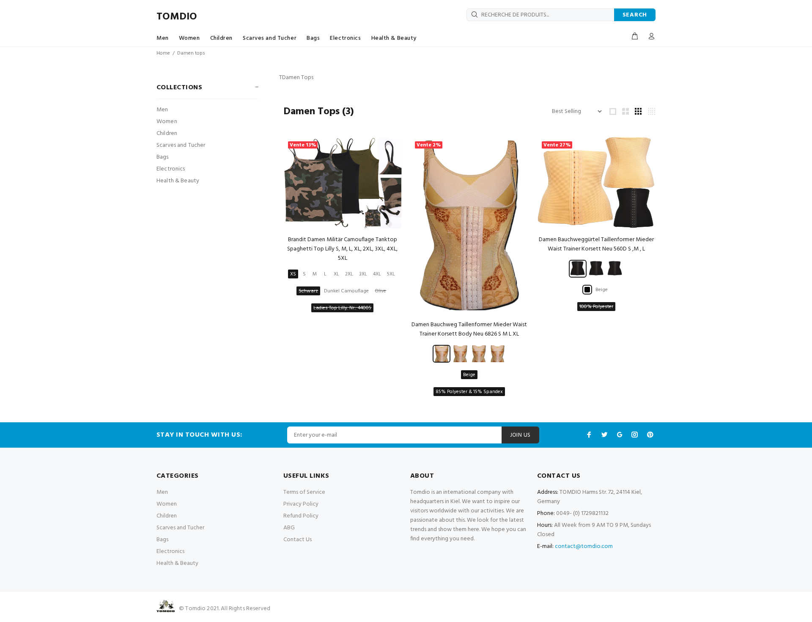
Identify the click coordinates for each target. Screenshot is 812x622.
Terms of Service (304, 492)
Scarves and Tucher (269, 38)
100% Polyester (596, 307)
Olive (380, 291)
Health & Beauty (394, 38)
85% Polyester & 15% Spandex (469, 392)
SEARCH (635, 15)
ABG (289, 528)
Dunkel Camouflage (346, 291)
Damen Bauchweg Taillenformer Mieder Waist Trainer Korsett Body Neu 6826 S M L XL (469, 329)
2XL (349, 274)
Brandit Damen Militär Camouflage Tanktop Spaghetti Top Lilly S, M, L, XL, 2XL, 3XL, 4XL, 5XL (342, 249)
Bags (313, 38)
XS (293, 274)
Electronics (345, 38)
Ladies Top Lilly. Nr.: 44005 (342, 308)
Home (163, 53)
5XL (391, 274)
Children (221, 38)
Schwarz (308, 291)
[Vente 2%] (469, 225)
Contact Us (297, 540)
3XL (363, 274)
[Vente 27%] (596, 182)
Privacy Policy (300, 504)
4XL (377, 274)
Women (189, 38)
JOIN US (520, 435)
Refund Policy (300, 516)
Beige (469, 375)
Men (162, 38)
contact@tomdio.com (584, 546)
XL (336, 274)
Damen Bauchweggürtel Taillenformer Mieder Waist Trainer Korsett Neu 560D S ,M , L (596, 244)
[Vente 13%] (342, 182)
